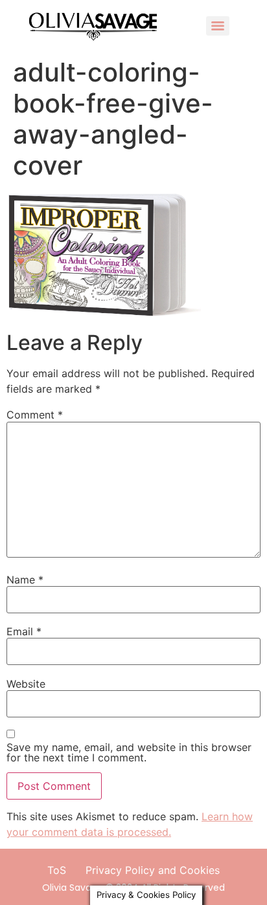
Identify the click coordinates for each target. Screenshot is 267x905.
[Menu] (217, 26)
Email (23, 631)
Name (24, 579)
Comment (34, 414)
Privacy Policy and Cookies (153, 870)
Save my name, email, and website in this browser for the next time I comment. (128, 752)
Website (25, 684)
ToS (56, 870)
